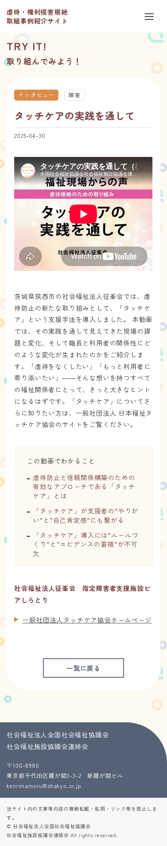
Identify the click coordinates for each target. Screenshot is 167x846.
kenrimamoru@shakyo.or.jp (43, 786)
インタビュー (36, 94)
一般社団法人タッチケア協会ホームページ (87, 620)
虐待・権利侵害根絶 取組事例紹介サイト (37, 16)
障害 (75, 95)
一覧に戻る (83, 668)
